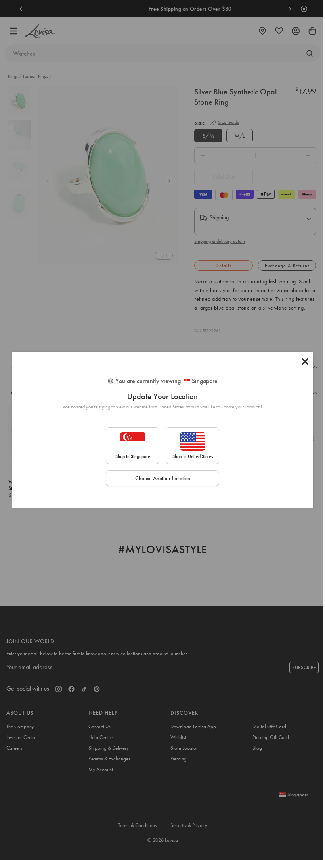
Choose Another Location (162, 478)
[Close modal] (305, 361)
